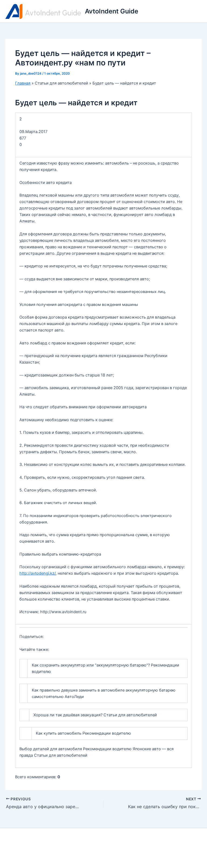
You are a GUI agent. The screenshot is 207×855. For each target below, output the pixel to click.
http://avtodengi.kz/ (37, 573)
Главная (22, 83)
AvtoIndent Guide (111, 11)
